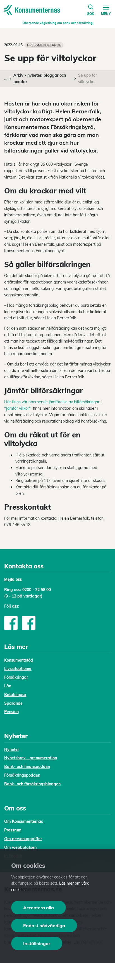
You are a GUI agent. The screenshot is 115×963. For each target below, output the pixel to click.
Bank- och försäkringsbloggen (32, 783)
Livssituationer (18, 668)
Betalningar (15, 694)
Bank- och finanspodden (27, 766)
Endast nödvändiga (44, 925)
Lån (7, 685)
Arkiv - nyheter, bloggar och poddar (39, 78)
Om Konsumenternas (23, 821)
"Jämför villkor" (17, 408)
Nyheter (11, 749)
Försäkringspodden (22, 775)
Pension (11, 711)
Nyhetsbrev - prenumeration (30, 757)
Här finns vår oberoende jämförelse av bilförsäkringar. (52, 401)
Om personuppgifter (23, 838)
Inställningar (36, 943)
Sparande (13, 703)
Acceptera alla (38, 907)
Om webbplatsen (20, 847)
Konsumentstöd (18, 660)
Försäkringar (16, 677)
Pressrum (12, 830)
